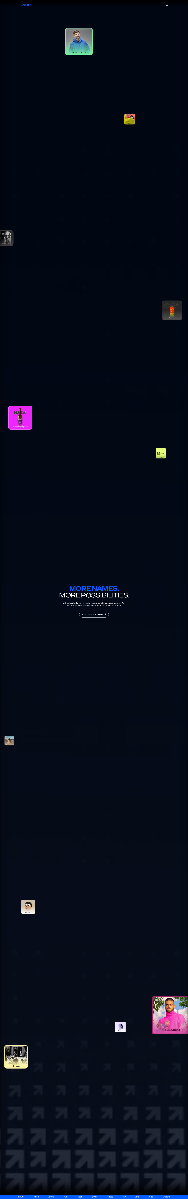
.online (21, 1197)
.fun (66, 1197)
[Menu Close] (167, 5)
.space (94, 1197)
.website (166, 1197)
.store (51, 1197)
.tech (36, 1197)
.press (110, 1197)
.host (79, 1197)
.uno (151, 1197)
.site (137, 1197)
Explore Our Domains (92, 614)
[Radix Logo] (26, 5)
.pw (124, 1197)
